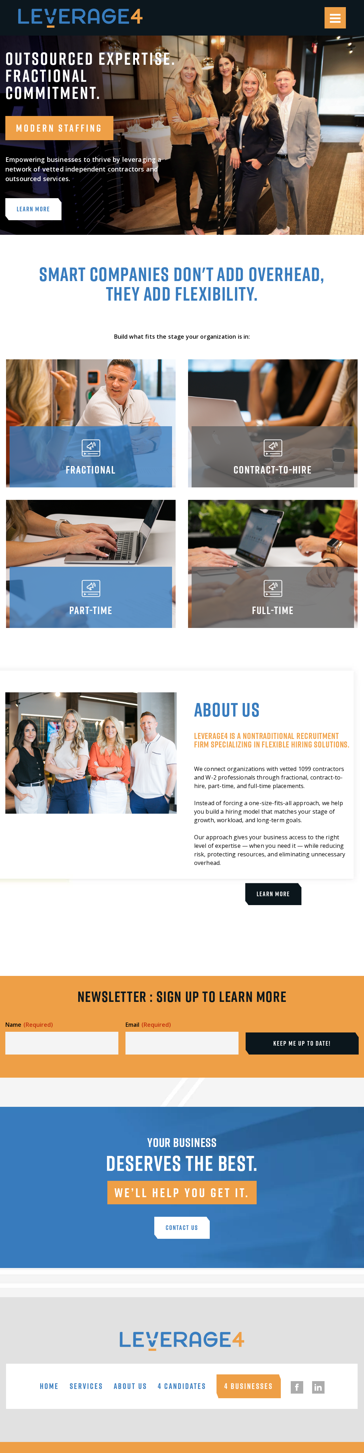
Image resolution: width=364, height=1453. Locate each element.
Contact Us (182, 1227)
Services (86, 1386)
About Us (130, 1386)
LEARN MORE (33, 209)
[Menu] (335, 17)
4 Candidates (182, 1386)
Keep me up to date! (302, 1043)
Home (49, 1386)
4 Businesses (248, 1386)
